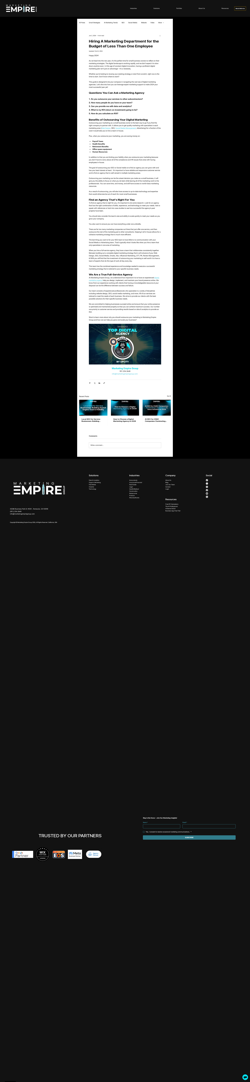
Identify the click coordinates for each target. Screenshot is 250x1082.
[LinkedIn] (207, 497)
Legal (131, 487)
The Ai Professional (171, 506)
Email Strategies (94, 23)
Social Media (132, 23)
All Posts (82, 23)
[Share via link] (104, 383)
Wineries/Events (134, 497)
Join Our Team (170, 484)
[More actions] (160, 36)
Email (185, 822)
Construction (133, 491)
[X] (207, 483)
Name (145, 822)
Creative (91, 487)
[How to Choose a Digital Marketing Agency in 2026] (125, 408)
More (160, 23)
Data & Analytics (94, 480)
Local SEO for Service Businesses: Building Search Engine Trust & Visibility (91, 420)
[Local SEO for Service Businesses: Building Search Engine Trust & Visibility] (93, 408)
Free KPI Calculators (171, 504)
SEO (123, 23)
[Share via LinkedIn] (99, 383)
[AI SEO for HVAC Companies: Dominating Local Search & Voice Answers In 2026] (157, 408)
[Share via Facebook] (90, 383)
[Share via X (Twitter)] (95, 383)
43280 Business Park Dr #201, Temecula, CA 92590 (29, 509)
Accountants (133, 480)
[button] (126, 8)
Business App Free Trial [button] (172, 511)
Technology (92, 489)
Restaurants (133, 493)
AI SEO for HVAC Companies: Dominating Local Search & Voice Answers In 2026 (155, 420)
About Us (168, 480)
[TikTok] (207, 480)
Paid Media (92, 484)
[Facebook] (207, 490)
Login (167, 489)
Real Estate (132, 484)
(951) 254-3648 (15, 511)
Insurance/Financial (135, 482)
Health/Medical (134, 489)
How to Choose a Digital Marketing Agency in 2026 (124, 420)
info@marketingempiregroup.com (22, 514)
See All (169, 396)
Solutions (94, 475)
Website (144, 23)
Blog (166, 482)
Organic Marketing (95, 482)
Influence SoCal (170, 508)
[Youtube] (207, 493)
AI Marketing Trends (111, 23)
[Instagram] (207, 487)
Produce (132, 495)
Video (152, 23)
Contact (167, 487)
